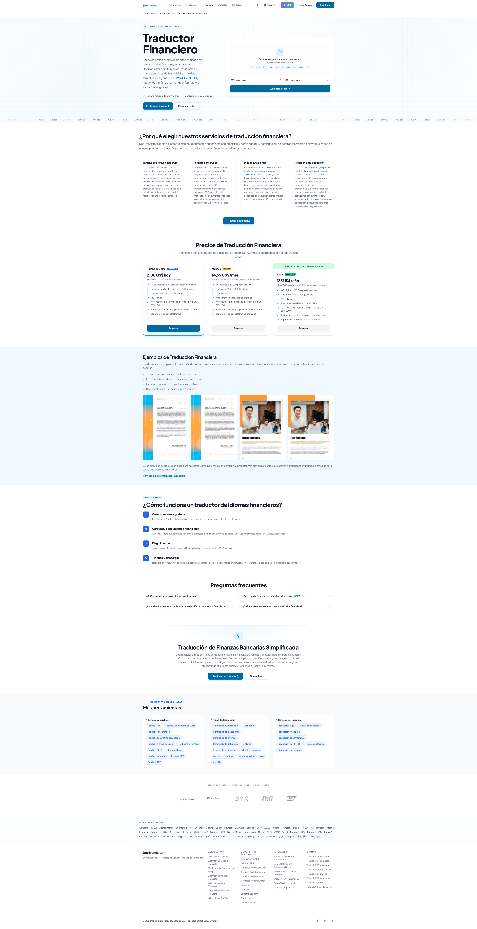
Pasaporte (249, 725)
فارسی (267, 827)
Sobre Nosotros (150, 857)
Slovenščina (169, 836)
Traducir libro (174, 750)
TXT (194, 78)
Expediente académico (224, 750)
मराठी (223, 832)
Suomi (276, 827)
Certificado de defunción (225, 744)
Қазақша (186, 832)
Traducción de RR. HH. (289, 744)
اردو (281, 836)
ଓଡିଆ (269, 832)
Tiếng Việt (290, 836)
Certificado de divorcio (224, 738)
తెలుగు (216, 836)
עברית (305, 827)
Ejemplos (222, 5)
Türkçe (259, 836)
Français (286, 827)
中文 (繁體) (316, 836)
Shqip (180, 836)
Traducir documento (160, 106)
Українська (271, 836)
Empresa (237, 5)
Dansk (219, 827)
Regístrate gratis (186, 106)
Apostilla (217, 762)
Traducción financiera (289, 731)
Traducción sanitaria (310, 725)
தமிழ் (208, 836)
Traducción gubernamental (291, 738)
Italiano (154, 832)
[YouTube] (331, 921)
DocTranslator (153, 853)
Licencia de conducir (223, 756)
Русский (143, 836)
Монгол (214, 832)
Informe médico (247, 756)
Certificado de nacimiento (225, 725)
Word (179, 78)
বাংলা (190, 827)
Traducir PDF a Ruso (316, 882)
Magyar (330, 827)
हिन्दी (312, 827)
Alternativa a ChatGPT (219, 856)
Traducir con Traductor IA (286, 879)
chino (276, 174)
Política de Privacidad (192, 857)
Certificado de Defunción (253, 880)
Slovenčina (155, 836)
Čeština (209, 827)
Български (181, 827)
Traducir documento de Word (180, 725)
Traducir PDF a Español (317, 856)
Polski (285, 832)
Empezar (173, 328)
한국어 (197, 832)
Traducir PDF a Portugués (318, 869)
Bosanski (199, 827)
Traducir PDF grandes (159, 731)
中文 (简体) (303, 836)
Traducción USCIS (250, 859)
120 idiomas (250, 174)
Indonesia (144, 832)
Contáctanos (257, 676)
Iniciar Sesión (305, 5)
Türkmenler (238, 836)
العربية (154, 827)
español (267, 174)
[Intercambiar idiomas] (280, 80)
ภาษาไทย (225, 836)
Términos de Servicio (170, 857)
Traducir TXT (154, 762)
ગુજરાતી (295, 827)
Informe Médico (248, 863)
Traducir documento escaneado (164, 738)
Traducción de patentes (289, 750)
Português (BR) (297, 832)
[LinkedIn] (319, 921)
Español (251, 827)
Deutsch (228, 827)
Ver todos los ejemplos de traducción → (165, 475)
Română (328, 832)
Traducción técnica (314, 744)
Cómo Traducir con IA (284, 883)
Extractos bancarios (250, 750)
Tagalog (250, 836)
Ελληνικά (239, 827)
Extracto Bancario (249, 893)
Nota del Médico (249, 902)
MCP (289, 5)
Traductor (175, 5)
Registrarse (325, 5)
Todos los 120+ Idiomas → (319, 887)
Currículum (246, 898)
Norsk (261, 832)
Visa (262, 756)
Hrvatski (320, 827)
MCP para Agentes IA (284, 887)
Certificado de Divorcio (252, 876)
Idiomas (193, 5)
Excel (187, 78)
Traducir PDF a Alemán (317, 865)
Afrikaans (143, 827)
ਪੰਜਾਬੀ (276, 832)
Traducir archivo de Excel (160, 744)
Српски (189, 836)
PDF (172, 78)
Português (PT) (314, 832)
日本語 (163, 832)
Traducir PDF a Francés (317, 860)
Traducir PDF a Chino (316, 874)
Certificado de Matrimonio (253, 872)
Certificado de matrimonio (226, 731)
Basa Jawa (174, 832)
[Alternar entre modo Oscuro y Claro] (257, 5)
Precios (209, 5)
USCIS (296, 596)
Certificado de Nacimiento (253, 867)
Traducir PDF (154, 725)
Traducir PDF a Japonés (318, 878)
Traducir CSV (177, 756)
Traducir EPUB (155, 750)
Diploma (247, 744)
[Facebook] (325, 921)
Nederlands (250, 832)
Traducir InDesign (157, 756)
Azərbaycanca (166, 827)
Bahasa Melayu (234, 832)
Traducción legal (286, 725)
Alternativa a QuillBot (218, 898)
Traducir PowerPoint (188, 744)
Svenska (199, 836)
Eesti (259, 827)
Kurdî (205, 832)
